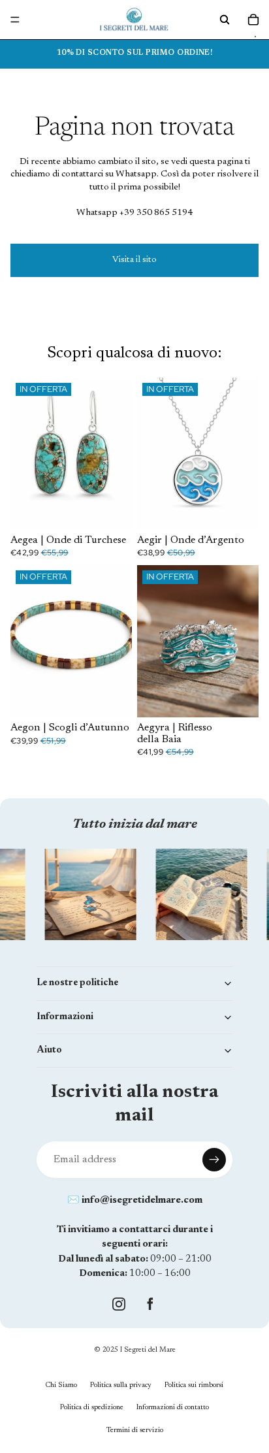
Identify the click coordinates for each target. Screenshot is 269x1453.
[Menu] (15, 20)
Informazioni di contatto (172, 1407)
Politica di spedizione (91, 1407)
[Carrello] (253, 19)
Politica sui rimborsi (194, 1385)
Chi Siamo (61, 1385)
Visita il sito (134, 260)
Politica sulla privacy (120, 1385)
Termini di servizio (134, 1430)
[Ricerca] (224, 19)
